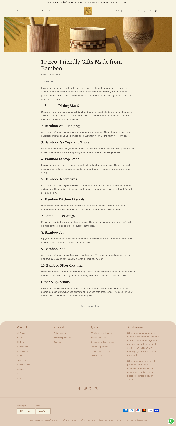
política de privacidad (100, 347)
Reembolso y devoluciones (102, 342)
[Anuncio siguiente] (158, 2)
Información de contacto (139, 420)
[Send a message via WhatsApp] (171, 421)
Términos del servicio (105, 420)
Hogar (20, 338)
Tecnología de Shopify (51, 420)
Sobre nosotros (60, 333)
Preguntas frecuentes (100, 351)
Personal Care (23, 365)
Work (19, 374)
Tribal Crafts (22, 360)
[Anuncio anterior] (18, 2)
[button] (22, 10)
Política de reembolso (69, 420)
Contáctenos (96, 356)
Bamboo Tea (22, 347)
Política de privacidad (87, 420)
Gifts (19, 378)
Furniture (21, 369)
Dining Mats (22, 351)
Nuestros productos (62, 338)
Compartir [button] (48, 81)
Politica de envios (98, 338)
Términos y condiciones (101, 333)
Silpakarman (39, 420)
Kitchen (20, 342)
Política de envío (122, 420)
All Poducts (22, 333)
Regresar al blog (90, 306)
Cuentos (57, 342)
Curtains (21, 356)
